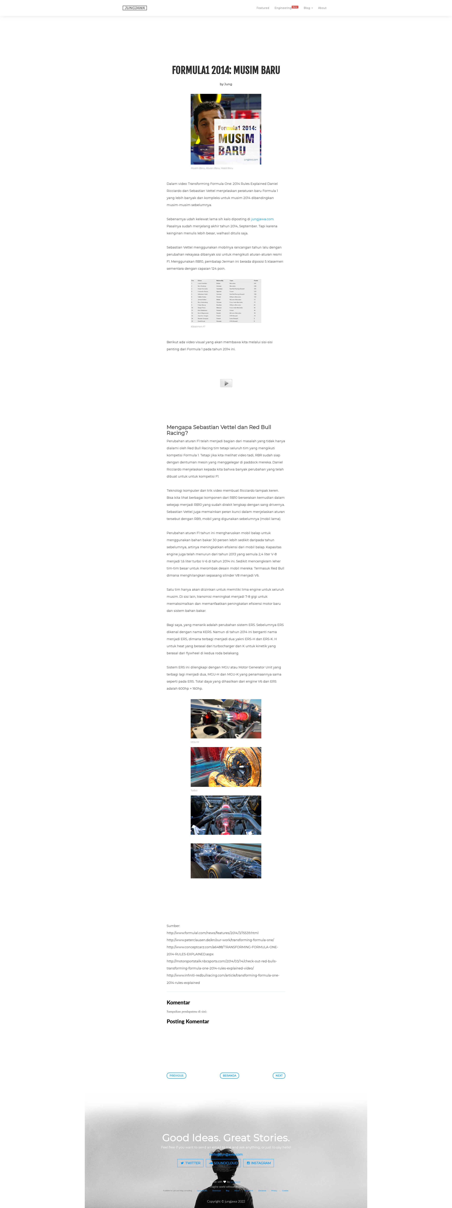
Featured (263, 8)
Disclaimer (262, 1191)
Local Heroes (202, 1191)
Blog (307, 8)
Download (216, 1191)
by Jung (226, 84)
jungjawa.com (262, 219)
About (322, 8)
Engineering (286, 8)
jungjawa (236, 1182)
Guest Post (249, 1191)
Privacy (274, 1191)
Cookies (285, 1191)
